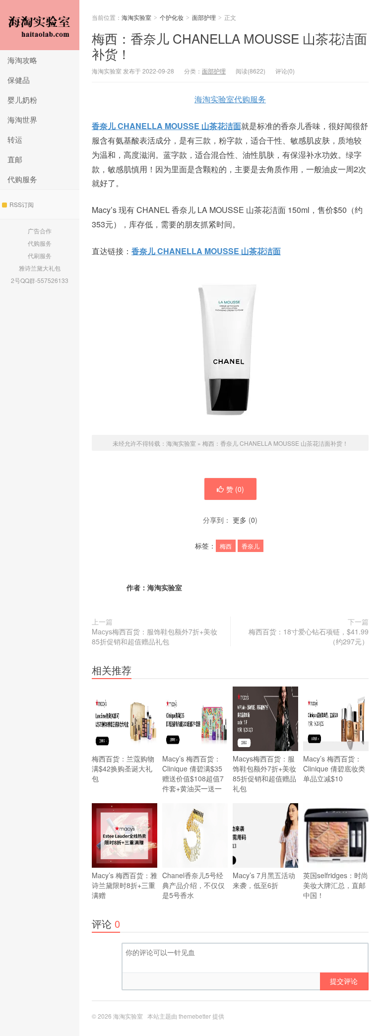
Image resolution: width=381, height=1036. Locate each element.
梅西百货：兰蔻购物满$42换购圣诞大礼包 (123, 768)
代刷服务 (40, 255)
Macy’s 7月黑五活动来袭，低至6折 (264, 880)
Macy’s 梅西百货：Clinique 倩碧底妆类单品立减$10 (334, 768)
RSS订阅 (21, 204)
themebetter (195, 1016)
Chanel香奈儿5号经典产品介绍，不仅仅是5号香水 (193, 885)
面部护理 (204, 17)
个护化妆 (172, 17)
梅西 (226, 546)
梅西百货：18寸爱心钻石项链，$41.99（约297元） (309, 636)
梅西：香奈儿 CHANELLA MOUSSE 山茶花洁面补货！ (229, 46)
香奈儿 (250, 546)
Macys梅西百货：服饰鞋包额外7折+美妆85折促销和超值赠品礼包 (154, 636)
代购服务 (22, 179)
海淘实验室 (39, 25)
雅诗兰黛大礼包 (40, 268)
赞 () (235, 489)
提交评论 (344, 981)
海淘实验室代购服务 (230, 99)
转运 (14, 139)
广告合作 (40, 230)
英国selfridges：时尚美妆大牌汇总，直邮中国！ (335, 885)
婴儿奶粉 (22, 99)
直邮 (14, 159)
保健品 (18, 79)
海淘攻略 (22, 60)
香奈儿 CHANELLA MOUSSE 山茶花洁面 (166, 126)
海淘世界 (22, 119)
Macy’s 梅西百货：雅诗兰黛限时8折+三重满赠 (124, 885)
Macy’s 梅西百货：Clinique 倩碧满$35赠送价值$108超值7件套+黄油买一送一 (193, 773)
